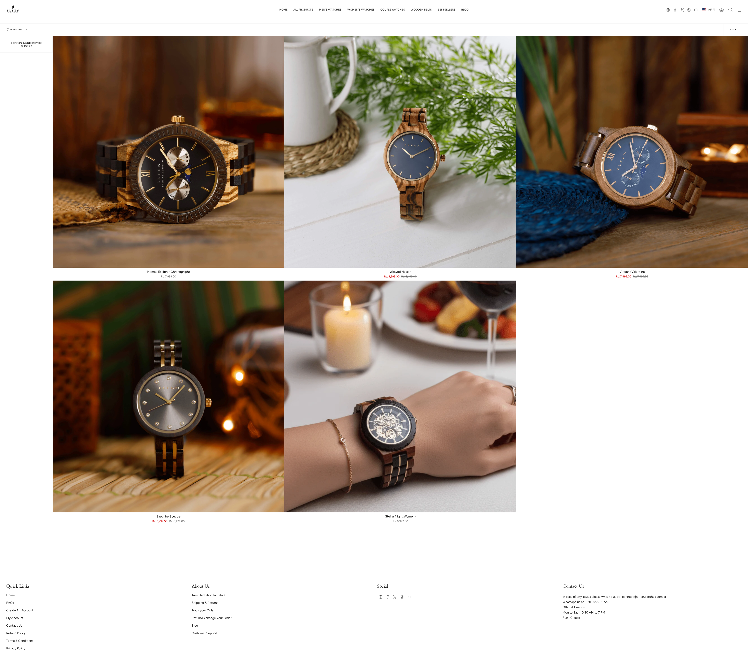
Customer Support (204, 633)
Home (10, 595)
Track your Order (203, 610)
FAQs (10, 603)
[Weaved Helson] (400, 152)
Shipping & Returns (205, 603)
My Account (14, 618)
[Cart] (739, 9)
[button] (78, 619)
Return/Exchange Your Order (211, 618)
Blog (195, 625)
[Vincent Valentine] (632, 152)
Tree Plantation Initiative (208, 595)
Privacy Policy (15, 648)
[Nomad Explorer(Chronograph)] (168, 152)
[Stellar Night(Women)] (400, 396)
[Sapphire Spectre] (168, 396)
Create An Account (19, 610)
